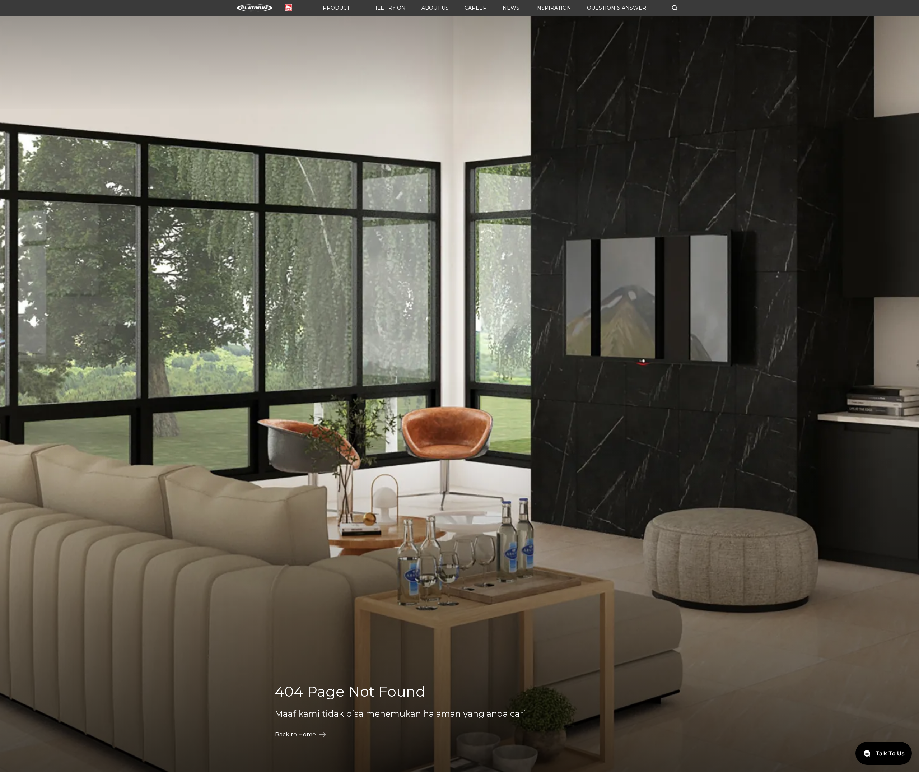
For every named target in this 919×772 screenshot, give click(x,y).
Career (476, 8)
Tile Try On (389, 8)
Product (336, 8)
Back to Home (295, 734)
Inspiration (553, 8)
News (511, 8)
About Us (435, 8)
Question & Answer (616, 8)
